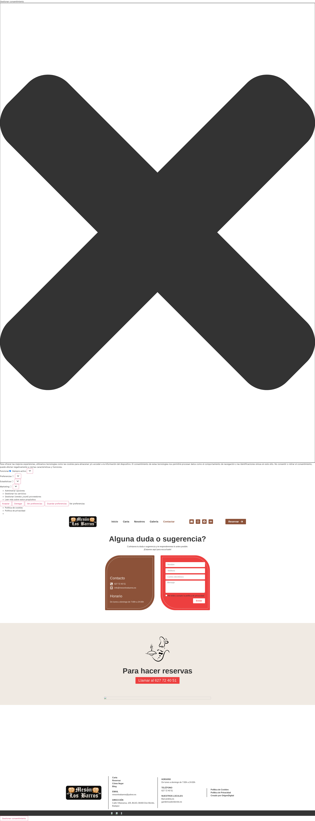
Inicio (114, 521)
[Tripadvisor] (211, 521)
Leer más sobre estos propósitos (20, 499)
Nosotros (139, 521)
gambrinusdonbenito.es (171, 802)
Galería (154, 521)
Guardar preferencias (57, 503)
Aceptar (5, 503)
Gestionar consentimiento (14, 818)
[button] (157, 233)
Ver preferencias (34, 503)
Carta (126, 521)
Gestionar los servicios (15, 493)
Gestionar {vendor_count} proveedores (23, 496)
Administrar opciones (15, 490)
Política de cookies (14, 507)
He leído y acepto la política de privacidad (186, 596)
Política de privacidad (15, 510)
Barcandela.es (167, 799)
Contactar (169, 521)
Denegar (18, 503)
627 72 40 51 (167, 791)
